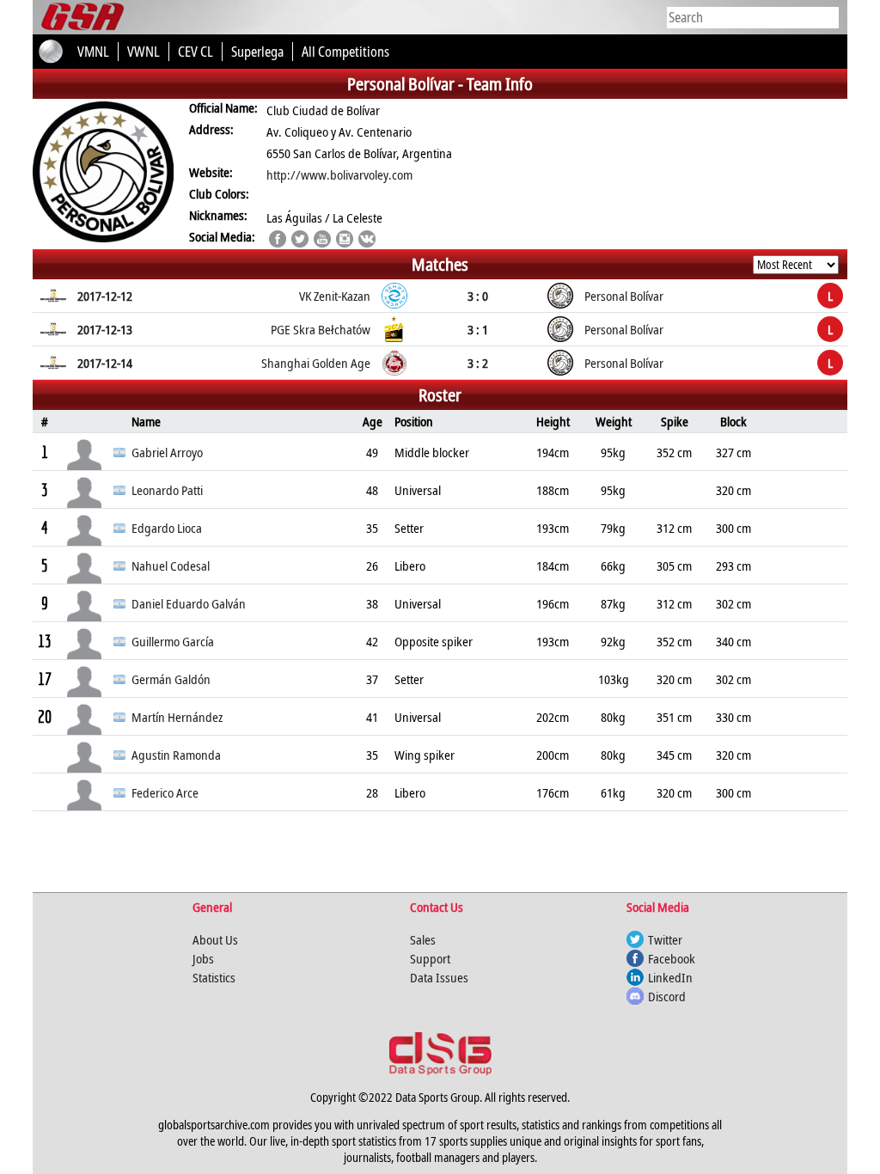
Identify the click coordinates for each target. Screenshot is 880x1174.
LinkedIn (670, 977)
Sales (423, 939)
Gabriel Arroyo (167, 452)
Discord (667, 996)
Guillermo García (172, 641)
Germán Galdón (171, 679)
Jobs (203, 958)
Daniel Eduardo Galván (188, 603)
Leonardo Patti (167, 489)
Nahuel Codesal (170, 565)
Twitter (665, 939)
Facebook (671, 958)
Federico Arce (165, 792)
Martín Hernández (177, 716)
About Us (215, 939)
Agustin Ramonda (176, 754)
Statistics (213, 977)
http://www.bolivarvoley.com (339, 174)
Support (430, 958)
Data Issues (439, 977)
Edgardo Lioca (166, 527)
